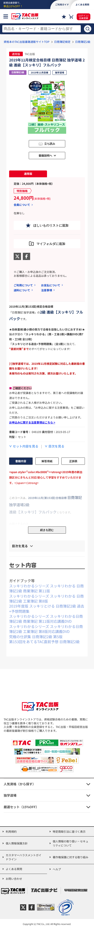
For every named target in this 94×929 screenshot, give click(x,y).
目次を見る (56, 446)
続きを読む (47, 530)
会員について (22, 205)
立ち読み (49, 143)
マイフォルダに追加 (51, 244)
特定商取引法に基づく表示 (69, 831)
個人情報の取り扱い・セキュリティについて (70, 843)
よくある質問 (14, 869)
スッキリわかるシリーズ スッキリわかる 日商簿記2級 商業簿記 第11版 (46, 588)
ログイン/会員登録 (83, 17)
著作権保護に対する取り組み (70, 857)
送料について (22, 290)
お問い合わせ (14, 878)
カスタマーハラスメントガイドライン (23, 857)
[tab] (28, 173)
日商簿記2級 (82, 42)
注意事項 (46, 290)
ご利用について (23, 285)
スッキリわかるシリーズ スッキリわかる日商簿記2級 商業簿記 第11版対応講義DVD (46, 618)
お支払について (50, 285)
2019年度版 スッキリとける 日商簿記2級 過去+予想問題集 (46, 608)
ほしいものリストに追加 (50, 225)
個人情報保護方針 (17, 843)
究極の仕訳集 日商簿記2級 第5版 (36, 636)
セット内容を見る (25, 446)
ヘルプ (57, 869)
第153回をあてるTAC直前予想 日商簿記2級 (44, 641)
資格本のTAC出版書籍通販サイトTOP (27, 42)
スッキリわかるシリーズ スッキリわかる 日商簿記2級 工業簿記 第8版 (46, 598)
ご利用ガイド (62, 4)
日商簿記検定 (62, 42)
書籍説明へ (45, 155)
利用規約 (11, 831)
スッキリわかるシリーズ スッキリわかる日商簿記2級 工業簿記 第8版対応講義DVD (46, 629)
